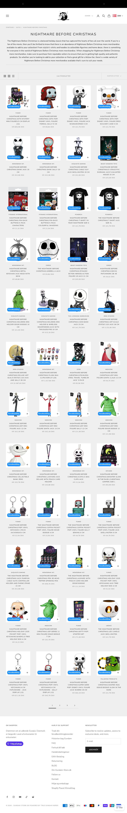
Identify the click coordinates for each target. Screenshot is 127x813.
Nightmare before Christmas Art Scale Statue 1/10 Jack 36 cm (108, 321)
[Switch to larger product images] (5, 76)
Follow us (56, 774)
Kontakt (55, 779)
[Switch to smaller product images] (9, 76)
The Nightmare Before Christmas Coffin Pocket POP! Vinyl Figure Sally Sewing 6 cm (79, 529)
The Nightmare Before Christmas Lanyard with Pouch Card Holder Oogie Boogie (78, 579)
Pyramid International (18, 214)
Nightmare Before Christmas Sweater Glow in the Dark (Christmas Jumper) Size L (109, 478)
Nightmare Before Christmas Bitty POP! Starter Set (78, 631)
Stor (79, 369)
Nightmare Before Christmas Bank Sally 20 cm (48, 169)
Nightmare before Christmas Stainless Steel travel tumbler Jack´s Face (78, 376)
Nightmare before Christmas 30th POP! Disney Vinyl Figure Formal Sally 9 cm (48, 120)
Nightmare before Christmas (35, 27)
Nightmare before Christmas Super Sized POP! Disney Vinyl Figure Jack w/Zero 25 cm (78, 686)
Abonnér (93, 749)
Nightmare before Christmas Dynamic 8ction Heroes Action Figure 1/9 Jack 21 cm (78, 272)
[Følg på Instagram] (13, 797)
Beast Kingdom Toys (109, 164)
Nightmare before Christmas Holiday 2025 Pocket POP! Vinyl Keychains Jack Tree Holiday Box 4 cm (109, 581)
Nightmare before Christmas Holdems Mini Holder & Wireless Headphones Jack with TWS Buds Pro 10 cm (48, 324)
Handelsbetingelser (60, 752)
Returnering (57, 761)
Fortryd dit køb (58, 747)
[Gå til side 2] (74, 705)
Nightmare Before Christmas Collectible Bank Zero (18, 476)
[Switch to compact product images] (13, 76)
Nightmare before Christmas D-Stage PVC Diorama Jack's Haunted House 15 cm (108, 171)
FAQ (54, 743)
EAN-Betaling (58, 756)
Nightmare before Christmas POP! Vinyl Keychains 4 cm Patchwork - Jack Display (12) (18, 687)
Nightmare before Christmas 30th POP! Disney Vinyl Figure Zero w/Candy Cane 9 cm (109, 120)
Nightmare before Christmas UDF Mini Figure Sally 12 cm (79, 426)
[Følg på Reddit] (33, 797)
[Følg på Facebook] (7, 797)
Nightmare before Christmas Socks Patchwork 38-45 (108, 271)
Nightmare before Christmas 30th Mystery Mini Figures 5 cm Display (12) (18, 120)
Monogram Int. (18, 164)
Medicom (108, 369)
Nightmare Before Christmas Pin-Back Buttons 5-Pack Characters (18, 221)
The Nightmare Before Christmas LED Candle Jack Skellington (108, 631)
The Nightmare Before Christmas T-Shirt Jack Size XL (109, 220)
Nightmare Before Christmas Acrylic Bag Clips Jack (78, 476)
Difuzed (109, 471)
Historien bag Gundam (62, 738)
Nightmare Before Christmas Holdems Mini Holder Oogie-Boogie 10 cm (18, 323)
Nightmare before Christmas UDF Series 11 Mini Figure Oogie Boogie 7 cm (48, 633)
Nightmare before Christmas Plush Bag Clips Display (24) (48, 375)
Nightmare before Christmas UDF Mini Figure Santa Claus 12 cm (109, 375)
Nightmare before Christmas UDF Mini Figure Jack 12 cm (18, 426)
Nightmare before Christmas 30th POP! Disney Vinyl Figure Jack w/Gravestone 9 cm (78, 120)
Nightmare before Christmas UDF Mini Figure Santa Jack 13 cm (48, 426)
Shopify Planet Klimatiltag (63, 788)
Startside (10, 27)
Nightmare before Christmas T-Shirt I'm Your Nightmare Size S (78, 220)
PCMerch (78, 214)
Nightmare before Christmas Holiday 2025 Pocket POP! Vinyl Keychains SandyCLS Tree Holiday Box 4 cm (18, 634)
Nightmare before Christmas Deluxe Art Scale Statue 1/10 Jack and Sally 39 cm (18, 376)
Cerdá (48, 265)
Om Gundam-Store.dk (61, 770)
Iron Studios (109, 316)
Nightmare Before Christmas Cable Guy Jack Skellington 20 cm (79, 169)
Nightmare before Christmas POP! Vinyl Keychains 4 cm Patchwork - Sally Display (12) (48, 687)
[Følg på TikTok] (26, 797)
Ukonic (109, 626)
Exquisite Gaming (79, 164)
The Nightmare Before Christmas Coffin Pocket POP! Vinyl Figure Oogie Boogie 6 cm (48, 529)
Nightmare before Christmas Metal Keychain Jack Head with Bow (18, 272)
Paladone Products (109, 679)
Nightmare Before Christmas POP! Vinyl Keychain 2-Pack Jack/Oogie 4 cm (18, 529)
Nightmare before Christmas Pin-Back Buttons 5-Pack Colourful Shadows (48, 221)
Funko (18, 113)
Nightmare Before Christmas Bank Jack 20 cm (18, 169)
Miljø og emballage (60, 783)
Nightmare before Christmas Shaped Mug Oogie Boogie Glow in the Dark (109, 686)
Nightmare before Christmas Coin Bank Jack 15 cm (79, 321)
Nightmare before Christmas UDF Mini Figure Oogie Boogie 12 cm (109, 427)
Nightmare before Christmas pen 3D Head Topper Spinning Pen (48, 578)
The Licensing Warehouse (78, 316)
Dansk (88, 16)
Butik (18, 27)
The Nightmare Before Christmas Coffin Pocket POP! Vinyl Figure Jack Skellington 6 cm (109, 529)
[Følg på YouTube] (20, 797)
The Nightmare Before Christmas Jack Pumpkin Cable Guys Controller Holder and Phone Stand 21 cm (18, 581)
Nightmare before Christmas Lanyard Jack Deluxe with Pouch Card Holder (48, 478)
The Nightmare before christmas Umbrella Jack (48, 270)
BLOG (54, 765)
